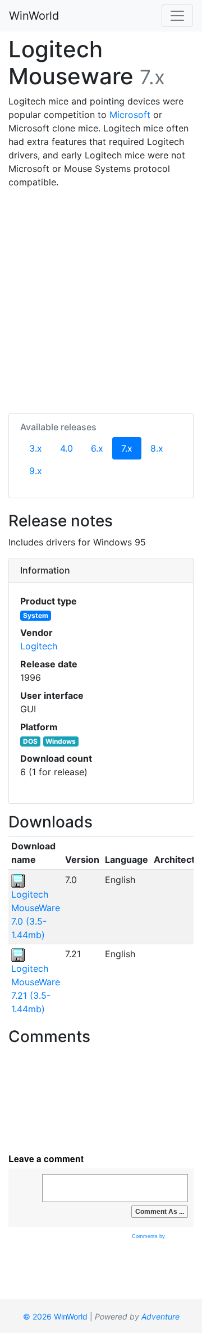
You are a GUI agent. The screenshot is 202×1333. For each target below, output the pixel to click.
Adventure (160, 1316)
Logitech (38, 646)
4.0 (66, 448)
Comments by (149, 1236)
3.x (35, 448)
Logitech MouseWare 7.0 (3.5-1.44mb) (35, 914)
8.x (156, 448)
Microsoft (129, 114)
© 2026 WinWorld (55, 1316)
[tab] (101, 570)
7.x (131, 448)
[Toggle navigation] (177, 15)
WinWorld (34, 15)
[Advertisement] (101, 299)
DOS (30, 741)
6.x (97, 448)
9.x (35, 470)
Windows (60, 741)
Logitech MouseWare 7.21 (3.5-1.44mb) (35, 988)
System (35, 615)
